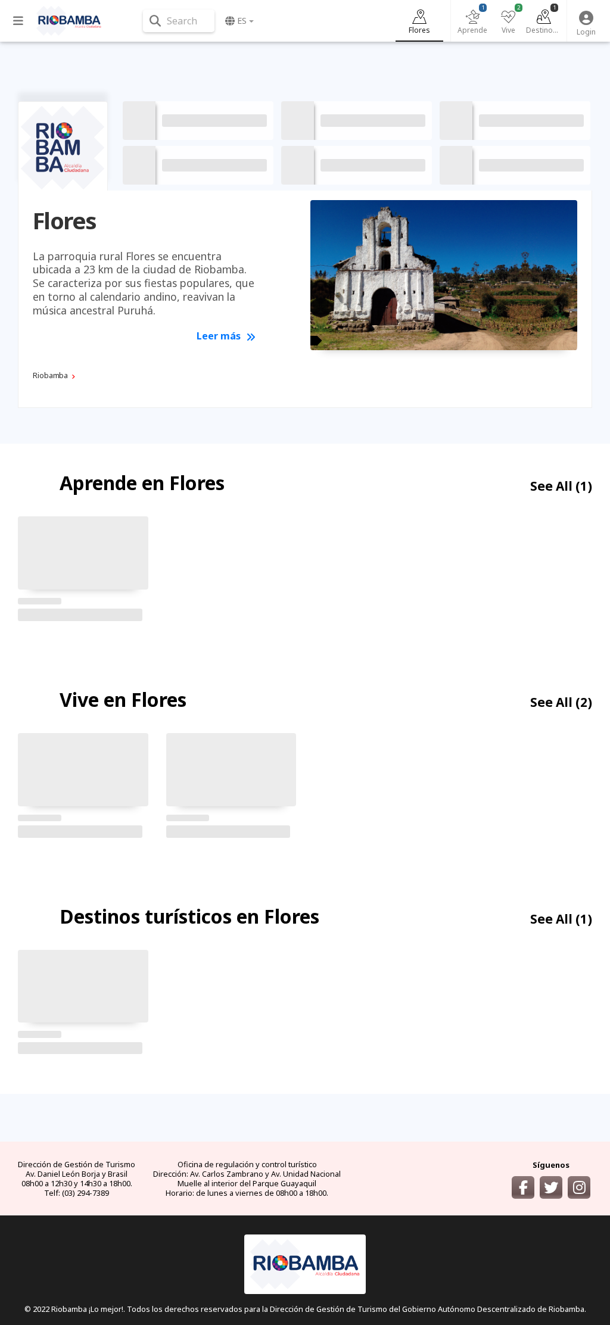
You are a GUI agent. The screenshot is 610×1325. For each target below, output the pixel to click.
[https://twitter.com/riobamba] (551, 1187)
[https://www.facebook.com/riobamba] (523, 1187)
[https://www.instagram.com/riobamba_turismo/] (579, 1187)
